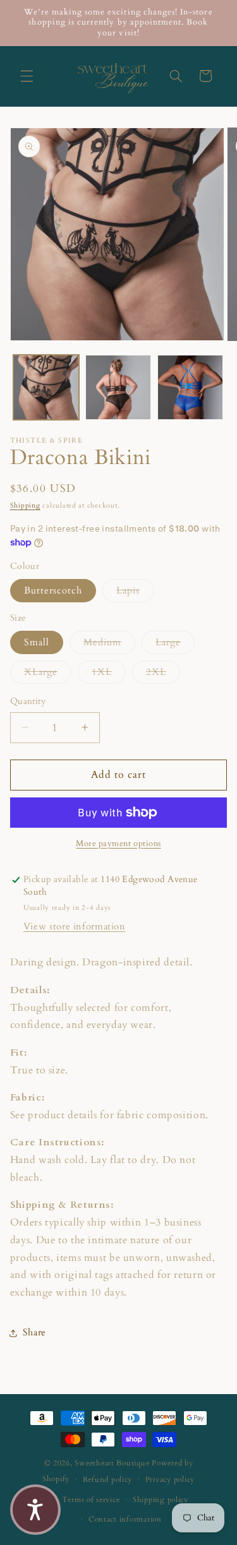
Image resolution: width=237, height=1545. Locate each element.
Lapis (135, 590)
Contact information (125, 1519)
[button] (26, 75)
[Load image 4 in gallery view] (190, 388)
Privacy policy (170, 1479)
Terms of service (91, 1500)
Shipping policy (160, 1500)
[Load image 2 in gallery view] (118, 388)
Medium (109, 641)
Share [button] (34, 1332)
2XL (163, 671)
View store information (74, 926)
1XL (109, 671)
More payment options (118, 843)
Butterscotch (53, 590)
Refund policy (108, 1479)
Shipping (25, 505)
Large (175, 641)
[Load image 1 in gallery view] (46, 388)
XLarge (47, 671)
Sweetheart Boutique (112, 1463)
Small (36, 642)
